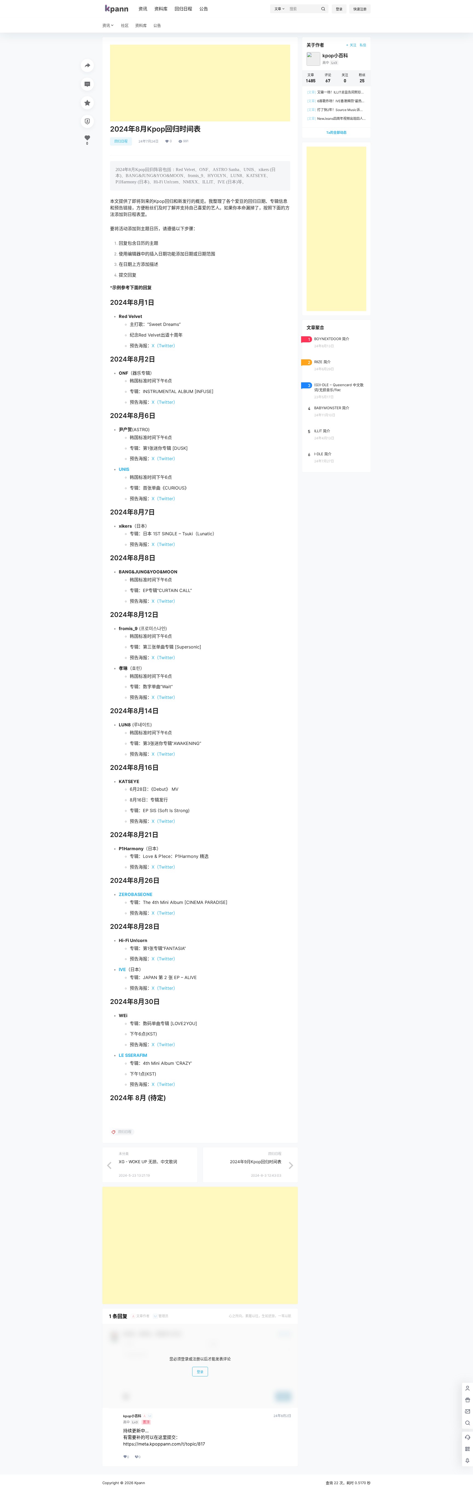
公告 (203, 9)
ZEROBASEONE (135, 894)
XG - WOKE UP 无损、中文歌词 (148, 1161)
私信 (363, 45)
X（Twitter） (165, 345)
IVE (122, 969)
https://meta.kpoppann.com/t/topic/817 (164, 1444)
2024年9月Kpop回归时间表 (255, 1161)
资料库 (161, 9)
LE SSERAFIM (133, 1055)
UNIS (124, 469)
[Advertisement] (200, 83)
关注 (353, 45)
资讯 (143, 9)
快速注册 (360, 9)
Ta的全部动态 (336, 132)
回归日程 (183, 9)
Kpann (139, 1483)
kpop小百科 (132, 1416)
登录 (339, 9)
